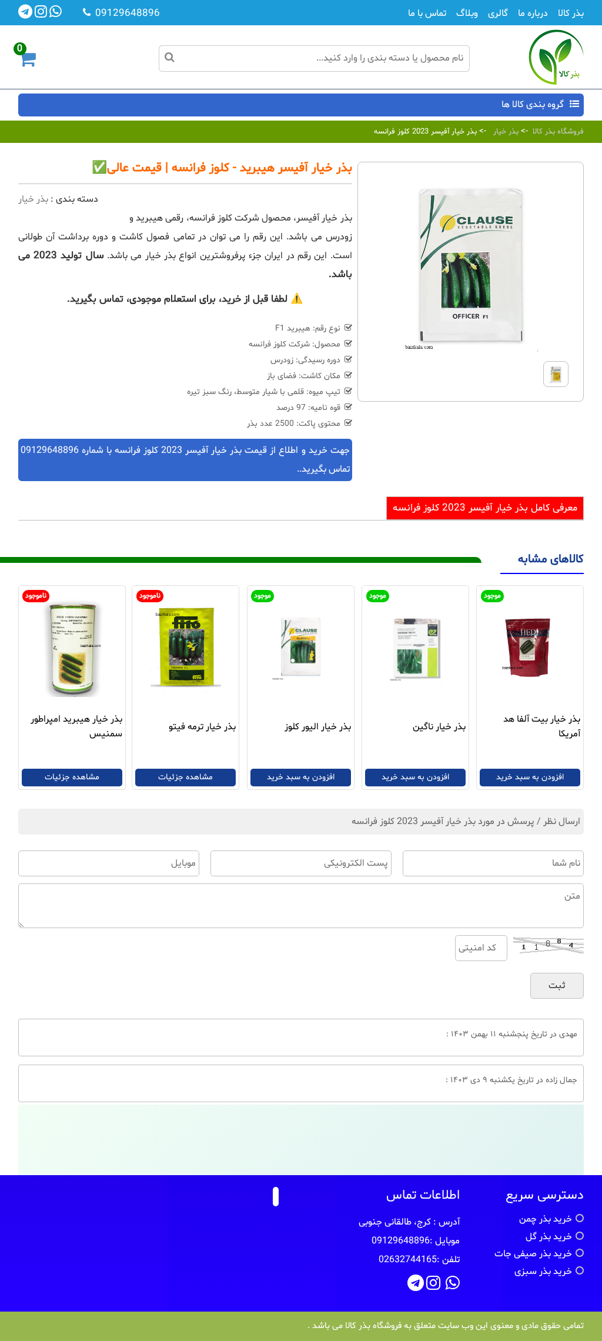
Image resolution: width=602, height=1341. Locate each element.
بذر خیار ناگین (439, 726)
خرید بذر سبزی (543, 1271)
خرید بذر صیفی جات (533, 1253)
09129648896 (50, 450)
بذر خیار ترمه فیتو (202, 726)
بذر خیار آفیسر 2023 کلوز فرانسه (425, 131)
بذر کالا (571, 13)
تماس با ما (427, 13)
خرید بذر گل (549, 1236)
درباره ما (533, 13)
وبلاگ (467, 13)
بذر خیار (506, 131)
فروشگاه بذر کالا (558, 131)
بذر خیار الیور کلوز (318, 726)
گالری (498, 13)
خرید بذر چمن (545, 1219)
